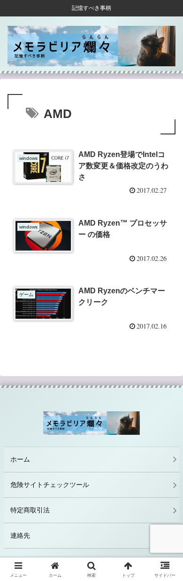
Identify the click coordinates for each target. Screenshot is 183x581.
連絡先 (20, 535)
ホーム (20, 459)
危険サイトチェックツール (49, 484)
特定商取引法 (30, 510)
